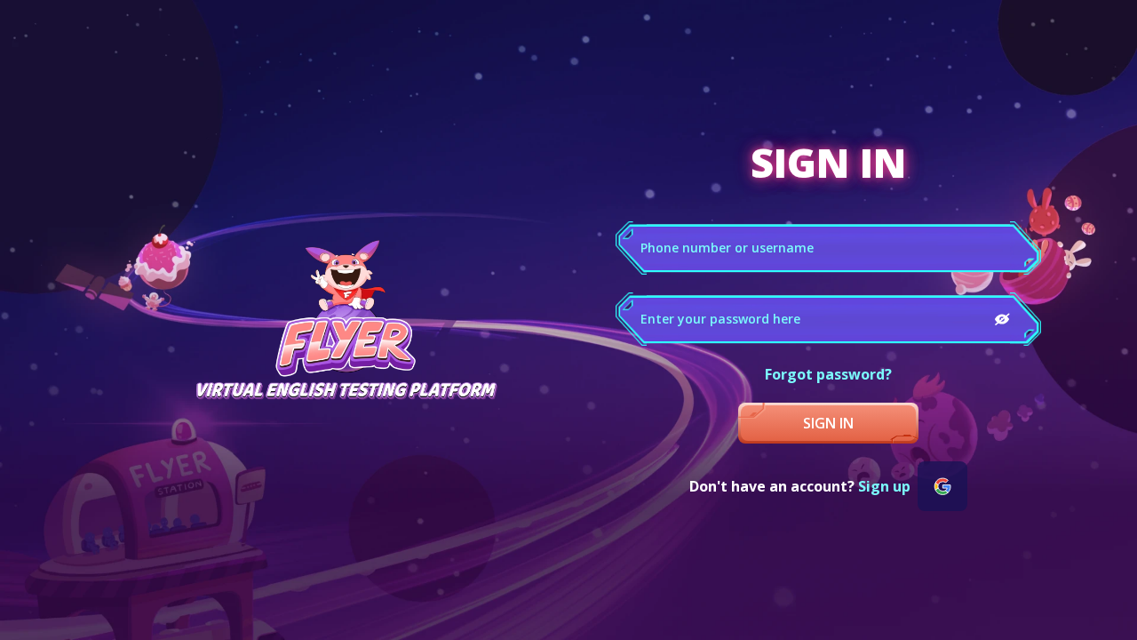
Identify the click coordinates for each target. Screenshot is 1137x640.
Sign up (884, 486)
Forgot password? (828, 374)
